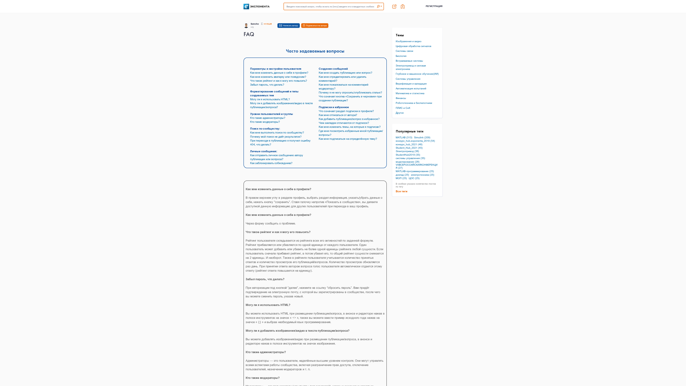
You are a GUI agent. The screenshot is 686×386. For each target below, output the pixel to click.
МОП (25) (401, 178)
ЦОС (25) (414, 178)
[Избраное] (403, 6)
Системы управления (408, 78)
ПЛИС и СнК (403, 107)
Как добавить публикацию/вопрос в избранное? (349, 119)
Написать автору (290, 25)
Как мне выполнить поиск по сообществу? (277, 132)
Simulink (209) (422, 137)
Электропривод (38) (407, 151)
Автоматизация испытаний (411, 88)
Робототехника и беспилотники (414, 102)
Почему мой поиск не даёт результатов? (276, 136)
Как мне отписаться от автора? (338, 115)
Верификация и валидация (411, 83)
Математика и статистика (410, 93)
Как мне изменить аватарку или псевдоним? (278, 76)
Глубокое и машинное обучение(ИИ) (417, 73)
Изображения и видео (408, 41)
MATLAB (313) (404, 137)
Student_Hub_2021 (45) (409, 147)
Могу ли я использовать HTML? (270, 99)
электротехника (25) (422, 174)
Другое (400, 112)
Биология (401, 55)
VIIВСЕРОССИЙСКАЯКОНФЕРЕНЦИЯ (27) (417, 166)
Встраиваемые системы (409, 60)
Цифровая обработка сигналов (413, 46)
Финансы (401, 98)
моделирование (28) (407, 161)
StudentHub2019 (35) (408, 154)
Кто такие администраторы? (267, 118)
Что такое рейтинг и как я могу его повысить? (278, 80)
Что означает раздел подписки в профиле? (346, 111)
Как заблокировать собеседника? (271, 163)
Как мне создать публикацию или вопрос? (345, 72)
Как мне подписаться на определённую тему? (348, 138)
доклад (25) (402, 174)
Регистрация (434, 6)
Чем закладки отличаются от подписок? (344, 123)
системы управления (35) (410, 158)
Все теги (401, 191)
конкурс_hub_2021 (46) (409, 144)
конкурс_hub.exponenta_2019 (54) (415, 140)
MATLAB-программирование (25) (415, 171)
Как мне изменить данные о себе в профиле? (279, 72)
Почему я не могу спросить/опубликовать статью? (350, 92)
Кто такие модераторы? (265, 121)
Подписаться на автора (316, 25)
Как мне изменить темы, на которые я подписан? (350, 126)
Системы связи (404, 50)
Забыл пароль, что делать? (267, 84)
